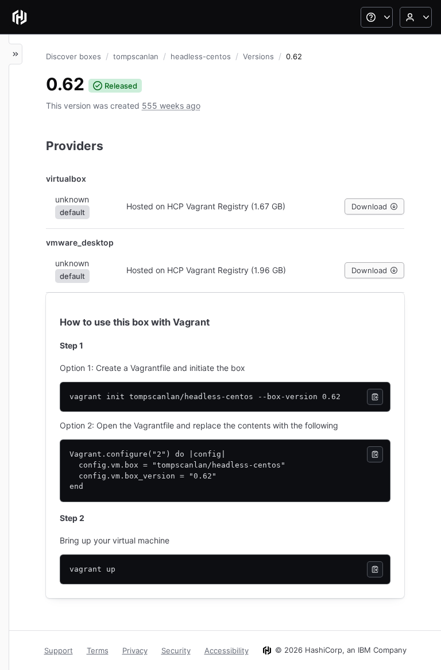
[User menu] (416, 17)
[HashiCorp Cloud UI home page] (19, 17)
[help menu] (377, 17)
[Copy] (375, 397)
